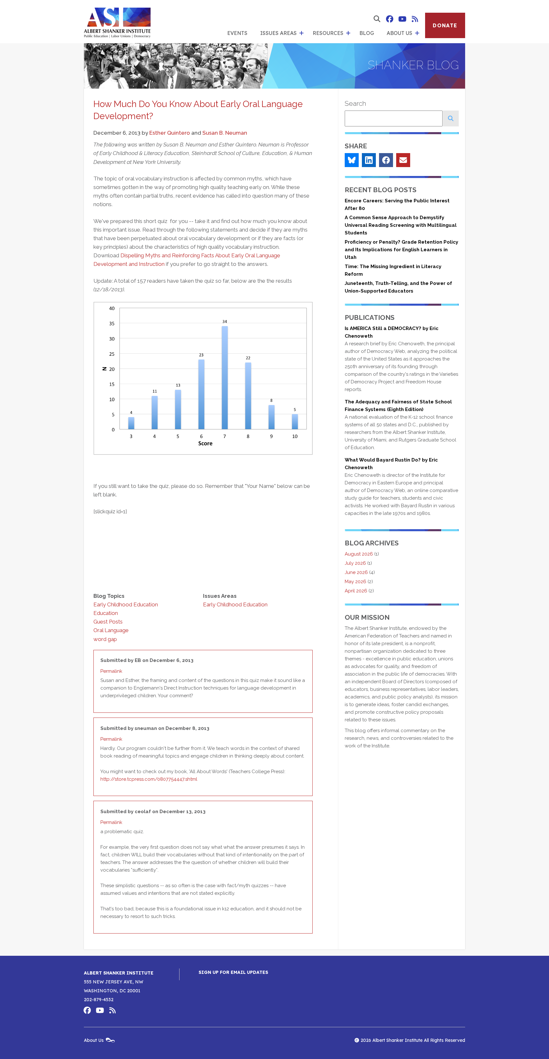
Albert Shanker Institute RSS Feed (415, 19)
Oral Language (111, 630)
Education (105, 613)
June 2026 (356, 572)
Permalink (111, 671)
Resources (328, 33)
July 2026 (355, 563)
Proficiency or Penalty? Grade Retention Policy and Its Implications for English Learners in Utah (401, 249)
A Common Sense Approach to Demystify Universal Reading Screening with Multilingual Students (401, 225)
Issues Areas (278, 33)
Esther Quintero (169, 133)
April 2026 (356, 591)
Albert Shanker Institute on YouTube (402, 19)
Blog (366, 33)
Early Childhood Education (125, 604)
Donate (445, 25)
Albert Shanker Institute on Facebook (389, 19)
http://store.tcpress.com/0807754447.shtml (148, 779)
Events (237, 33)
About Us (399, 33)
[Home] (117, 21)
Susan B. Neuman (224, 133)
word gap (105, 639)
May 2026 (355, 581)
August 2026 (359, 554)
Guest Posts (108, 621)
